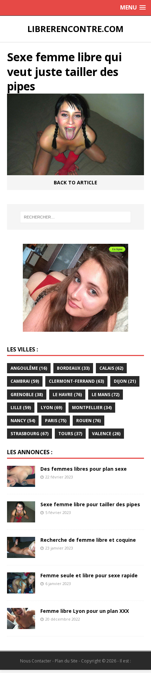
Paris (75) (55, 421)
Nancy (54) (23, 421)
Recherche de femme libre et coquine (88, 540)
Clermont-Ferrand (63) (76, 381)
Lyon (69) (51, 408)
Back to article (75, 182)
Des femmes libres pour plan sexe (83, 468)
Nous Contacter (35, 661)
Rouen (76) (88, 421)
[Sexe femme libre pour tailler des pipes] (21, 518)
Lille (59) (21, 408)
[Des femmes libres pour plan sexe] (21, 483)
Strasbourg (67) (29, 434)
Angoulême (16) (29, 368)
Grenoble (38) (27, 395)
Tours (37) (70, 434)
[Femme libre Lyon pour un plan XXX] (21, 624)
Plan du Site (66, 661)
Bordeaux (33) (73, 368)
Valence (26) (106, 434)
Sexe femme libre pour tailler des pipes (90, 504)
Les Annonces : (29, 452)
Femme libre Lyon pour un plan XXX (84, 611)
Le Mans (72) (105, 395)
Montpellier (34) (92, 408)
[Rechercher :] (75, 217)
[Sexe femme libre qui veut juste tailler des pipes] (75, 171)
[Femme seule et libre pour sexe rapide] (21, 589)
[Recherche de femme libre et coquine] (21, 554)
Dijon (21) (125, 381)
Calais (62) (111, 368)
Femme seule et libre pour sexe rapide (89, 575)
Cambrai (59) (25, 381)
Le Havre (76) (67, 395)
